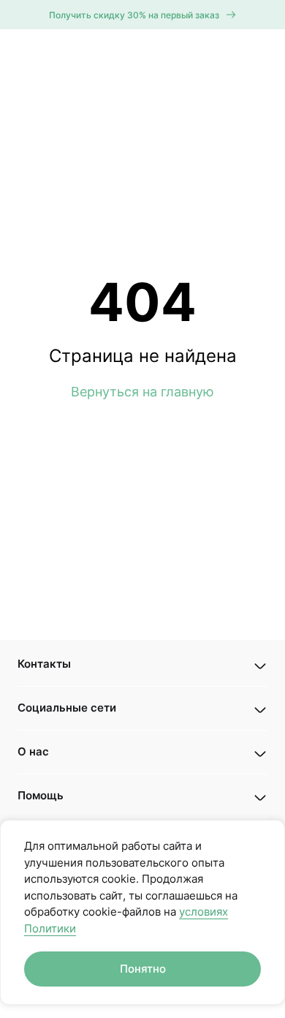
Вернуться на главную (142, 391)
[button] (142, 664)
